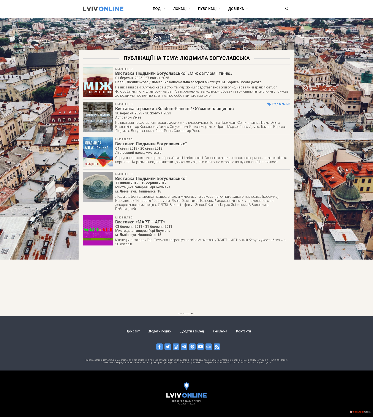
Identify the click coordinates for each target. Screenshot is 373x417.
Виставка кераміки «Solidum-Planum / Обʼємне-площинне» (174, 108)
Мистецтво (124, 69)
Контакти (243, 331)
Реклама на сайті (186, 314)
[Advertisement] (186, 280)
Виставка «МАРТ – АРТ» (140, 222)
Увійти (235, 362)
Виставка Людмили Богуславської (150, 143)
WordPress (223, 362)
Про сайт (132, 331)
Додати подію (160, 331)
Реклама (220, 331)
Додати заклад (192, 331)
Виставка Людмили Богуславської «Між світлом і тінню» (173, 73)
